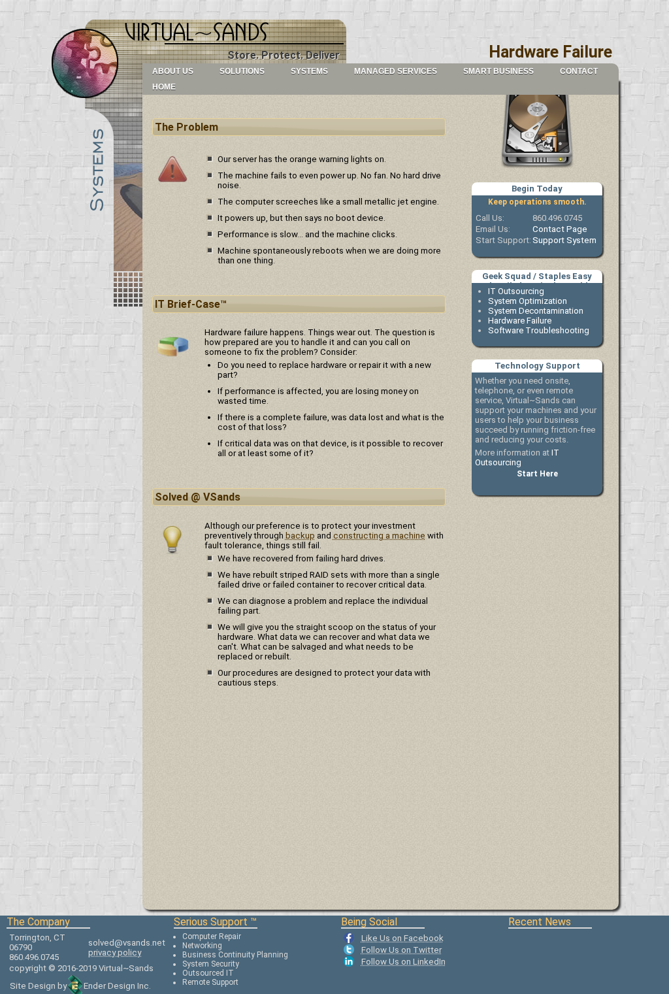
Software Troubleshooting (538, 330)
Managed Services (395, 71)
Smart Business (498, 71)
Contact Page (559, 229)
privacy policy (114, 952)
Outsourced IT (208, 973)
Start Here (537, 473)
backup (300, 535)
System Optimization (527, 301)
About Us (172, 71)
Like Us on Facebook (402, 938)
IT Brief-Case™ (191, 304)
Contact (579, 71)
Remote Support (210, 982)
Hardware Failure (519, 320)
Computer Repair (211, 936)
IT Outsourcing (516, 291)
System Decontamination (535, 311)
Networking (202, 945)
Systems (309, 71)
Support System (564, 240)
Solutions (242, 71)
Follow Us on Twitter (401, 950)
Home (164, 86)
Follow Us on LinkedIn (403, 962)
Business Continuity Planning (235, 954)
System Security (210, 964)
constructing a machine (379, 535)
